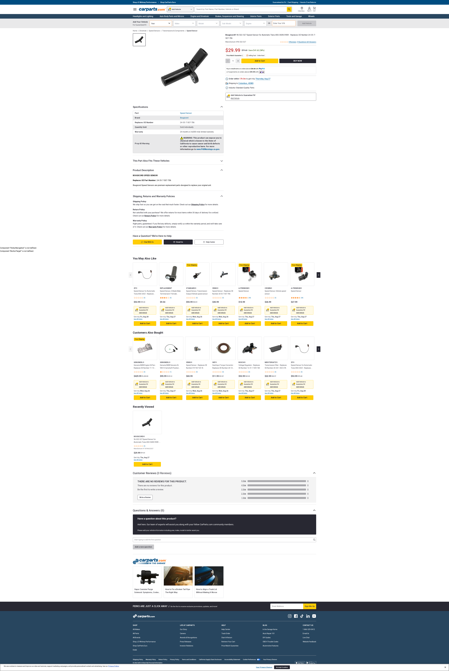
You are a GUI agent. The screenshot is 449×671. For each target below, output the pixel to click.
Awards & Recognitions (188, 637)
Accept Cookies (282, 667)
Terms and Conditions (189, 659)
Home (135, 31)
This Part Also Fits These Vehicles (151, 160)
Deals (135, 650)
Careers (183, 633)
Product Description (143, 170)
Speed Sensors (154, 31)
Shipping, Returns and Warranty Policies (154, 196)
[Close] (445, 667)
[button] (143, 312)
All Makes (136, 629)
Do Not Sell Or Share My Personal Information (147, 663)
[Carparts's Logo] (152, 9)
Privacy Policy (174, 659)
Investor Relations (186, 646)
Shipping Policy (198, 204)
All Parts (136, 633)
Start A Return (226, 637)
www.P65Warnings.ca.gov (207, 149)
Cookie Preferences (249, 659)
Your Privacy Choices (270, 659)
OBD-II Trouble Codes (270, 642)
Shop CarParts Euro (140, 646)
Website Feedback (309, 642)
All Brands (136, 637)
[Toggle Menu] (135, 9)
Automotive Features (270, 646)
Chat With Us (149, 242)
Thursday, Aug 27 (262, 79)
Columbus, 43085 (245, 83)
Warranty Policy (155, 227)
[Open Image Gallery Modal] (185, 67)
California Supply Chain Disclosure (210, 659)
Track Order (225, 633)
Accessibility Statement (232, 659)
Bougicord (184, 118)
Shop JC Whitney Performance (144, 642)
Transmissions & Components (173, 31)
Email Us (179, 242)
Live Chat (306, 637)
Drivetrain (143, 31)
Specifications (140, 107)
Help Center (210, 242)
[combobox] (161, 23)
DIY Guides (267, 637)
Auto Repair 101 (269, 633)
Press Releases (185, 642)
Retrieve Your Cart (228, 642)
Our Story (183, 629)
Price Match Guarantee (229, 646)
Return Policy (150, 216)
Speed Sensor (186, 113)
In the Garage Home (270, 629)
